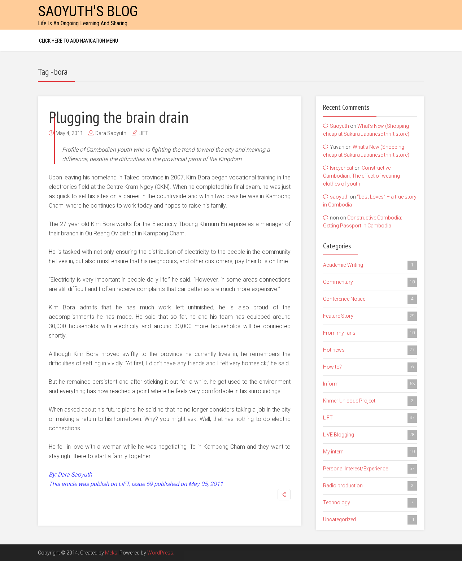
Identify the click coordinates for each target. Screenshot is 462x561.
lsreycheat (341, 168)
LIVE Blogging (369, 435)
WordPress (160, 553)
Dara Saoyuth (110, 133)
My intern (369, 452)
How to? (368, 367)
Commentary (369, 282)
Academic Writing (368, 265)
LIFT (143, 133)
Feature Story (369, 316)
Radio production (368, 485)
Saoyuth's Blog (88, 11)
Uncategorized (369, 519)
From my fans (369, 333)
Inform (369, 384)
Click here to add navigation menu (78, 41)
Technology (368, 502)
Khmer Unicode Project (368, 401)
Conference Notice (368, 299)
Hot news (369, 350)
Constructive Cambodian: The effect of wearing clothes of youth (361, 176)
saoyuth (339, 197)
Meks (111, 553)
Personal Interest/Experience (369, 468)
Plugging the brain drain (118, 116)
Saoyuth (339, 126)
